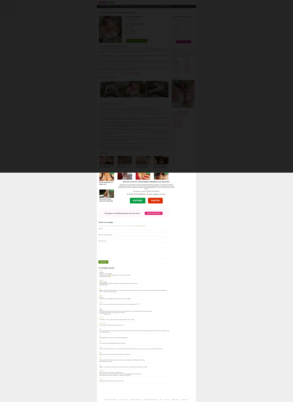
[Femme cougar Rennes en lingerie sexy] (107, 177)
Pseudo (100, 228)
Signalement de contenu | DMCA (150, 399)
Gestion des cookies (123, 399)
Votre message (102, 241)
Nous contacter (185, 399)
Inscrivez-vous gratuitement (139, 225)
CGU (161, 399)
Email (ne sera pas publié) (104, 234)
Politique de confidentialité (135, 399)
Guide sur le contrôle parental (110, 399)
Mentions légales (175, 399)
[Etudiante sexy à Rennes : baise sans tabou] (143, 177)
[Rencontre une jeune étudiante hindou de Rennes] (161, 177)
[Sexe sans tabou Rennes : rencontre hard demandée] (125, 177)
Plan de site (166, 399)
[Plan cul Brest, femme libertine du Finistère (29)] (107, 193)
